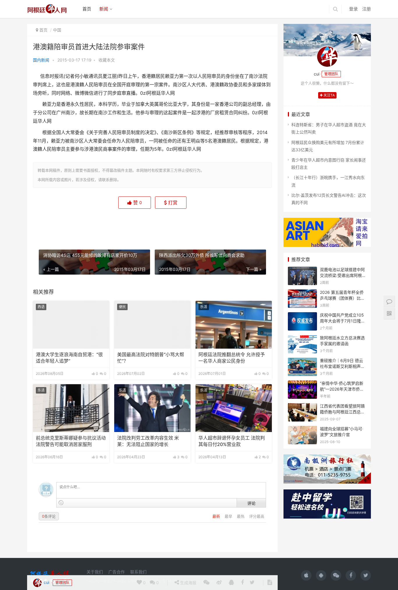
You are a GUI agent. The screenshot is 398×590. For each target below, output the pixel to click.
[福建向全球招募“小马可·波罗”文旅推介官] (302, 429)
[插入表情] (61, 502)
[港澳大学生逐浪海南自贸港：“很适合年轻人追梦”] (71, 325)
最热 (241, 516)
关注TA (329, 95)
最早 (229, 516)
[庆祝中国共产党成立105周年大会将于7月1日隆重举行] (302, 315)
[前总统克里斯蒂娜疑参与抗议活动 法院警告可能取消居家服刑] (71, 408)
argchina (208, 581)
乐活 (203, 307)
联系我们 (138, 571)
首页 (86, 9)
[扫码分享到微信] (206, 225)
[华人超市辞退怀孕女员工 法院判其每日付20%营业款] (234, 408)
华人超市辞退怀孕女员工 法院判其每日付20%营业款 (231, 441)
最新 (216, 516)
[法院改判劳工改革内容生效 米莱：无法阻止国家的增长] (152, 408)
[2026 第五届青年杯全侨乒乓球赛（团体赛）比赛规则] (302, 293)
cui (46, 224)
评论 (251, 503)
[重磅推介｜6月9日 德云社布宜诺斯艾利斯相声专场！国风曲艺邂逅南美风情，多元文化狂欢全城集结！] (302, 361)
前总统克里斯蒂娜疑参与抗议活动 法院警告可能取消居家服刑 (71, 441)
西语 (41, 307)
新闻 (103, 9)
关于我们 (95, 571)
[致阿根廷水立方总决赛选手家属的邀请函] (302, 338)
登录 (353, 9)
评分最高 (256, 516)
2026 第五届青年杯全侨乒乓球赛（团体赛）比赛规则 (342, 298)
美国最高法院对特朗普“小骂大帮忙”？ (150, 358)
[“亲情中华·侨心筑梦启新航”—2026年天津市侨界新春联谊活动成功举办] (302, 384)
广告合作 (116, 571)
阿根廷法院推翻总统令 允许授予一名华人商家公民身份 (231, 358)
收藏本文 (106, 59)
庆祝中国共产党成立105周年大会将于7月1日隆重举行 (342, 320)
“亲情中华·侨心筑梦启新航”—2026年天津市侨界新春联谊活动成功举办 (342, 389)
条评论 (49, 516)
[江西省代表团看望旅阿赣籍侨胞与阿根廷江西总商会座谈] (302, 406)
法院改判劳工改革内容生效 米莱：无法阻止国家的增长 (148, 441)
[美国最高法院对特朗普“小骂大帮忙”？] (152, 325)
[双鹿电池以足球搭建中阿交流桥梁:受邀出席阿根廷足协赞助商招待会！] (302, 270)
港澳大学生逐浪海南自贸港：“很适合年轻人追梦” (69, 358)
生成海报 (187, 224)
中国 (57, 29)
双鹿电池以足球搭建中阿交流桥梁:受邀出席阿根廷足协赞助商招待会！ (343, 275)
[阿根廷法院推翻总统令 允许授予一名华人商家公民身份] (234, 325)
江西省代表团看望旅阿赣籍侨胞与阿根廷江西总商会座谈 (342, 411)
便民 (122, 307)
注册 (366, 9)
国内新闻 (41, 59)
